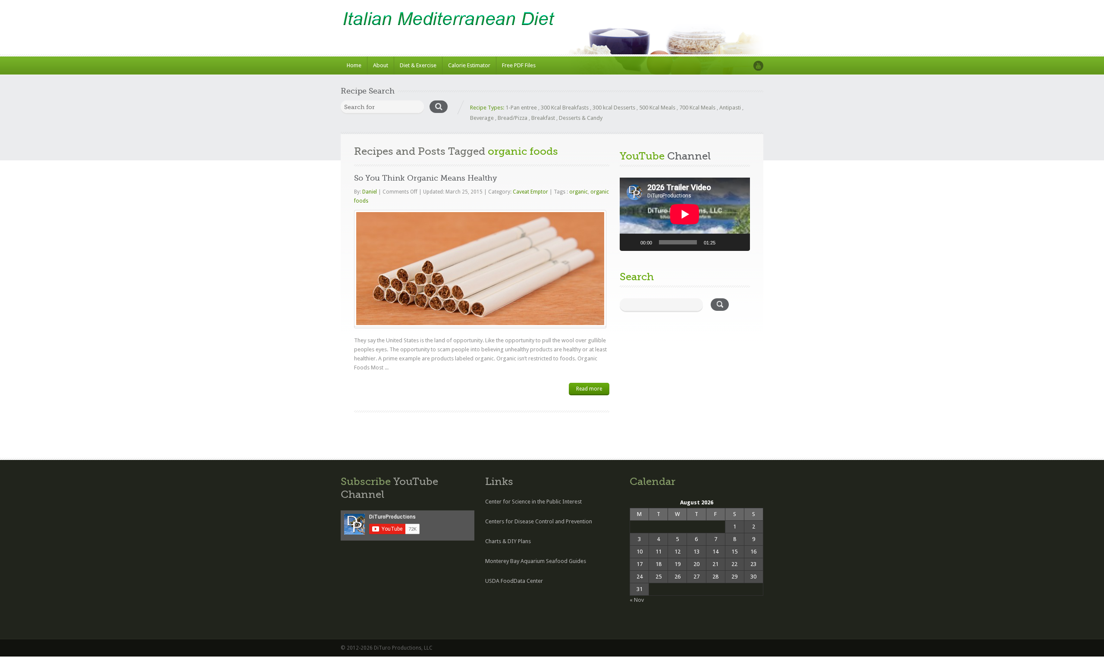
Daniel (370, 192)
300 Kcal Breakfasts (565, 107)
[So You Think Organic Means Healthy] (480, 268)
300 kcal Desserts (614, 107)
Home (354, 65)
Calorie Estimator (469, 65)
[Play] (631, 242)
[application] (685, 214)
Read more (589, 389)
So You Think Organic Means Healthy (425, 178)
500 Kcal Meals (657, 107)
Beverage (482, 118)
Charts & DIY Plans (508, 541)
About (380, 65)
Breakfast (543, 118)
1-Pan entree (521, 107)
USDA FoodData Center (514, 581)
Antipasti (730, 107)
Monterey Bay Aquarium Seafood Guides (535, 561)
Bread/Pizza (512, 118)
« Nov (637, 600)
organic (578, 192)
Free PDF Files (519, 65)
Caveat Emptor (530, 192)
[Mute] (725, 242)
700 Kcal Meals (697, 107)
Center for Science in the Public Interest (533, 501)
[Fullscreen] (738, 242)
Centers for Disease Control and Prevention (538, 521)
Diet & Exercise (418, 65)
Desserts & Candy (580, 118)
